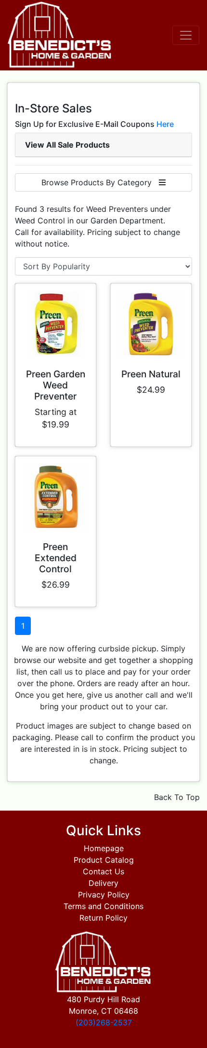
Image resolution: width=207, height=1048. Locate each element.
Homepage (104, 848)
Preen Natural (151, 374)
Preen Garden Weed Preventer (55, 385)
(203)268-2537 (104, 1022)
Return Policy (103, 918)
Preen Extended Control (56, 558)
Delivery (103, 883)
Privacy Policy (103, 894)
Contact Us (103, 871)
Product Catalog (104, 860)
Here (165, 124)
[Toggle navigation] (185, 35)
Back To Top (177, 797)
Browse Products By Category (100, 182)
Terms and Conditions (103, 906)
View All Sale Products (67, 145)
